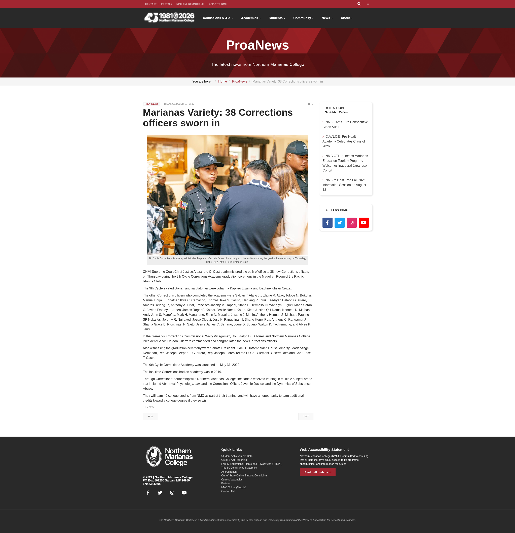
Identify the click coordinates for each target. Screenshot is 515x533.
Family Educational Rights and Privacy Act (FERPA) (251, 463)
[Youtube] (364, 223)
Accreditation (229, 471)
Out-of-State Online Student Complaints (244, 475)
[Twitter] (340, 223)
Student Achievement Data (236, 456)
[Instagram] (352, 223)
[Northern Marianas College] (169, 18)
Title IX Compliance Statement (239, 467)
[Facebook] (327, 223)
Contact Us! (228, 491)
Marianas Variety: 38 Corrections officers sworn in (218, 117)
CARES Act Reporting (234, 459)
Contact (151, 4)
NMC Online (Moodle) (190, 4)
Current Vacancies (232, 479)
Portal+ (166, 4)
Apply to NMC (218, 4)
